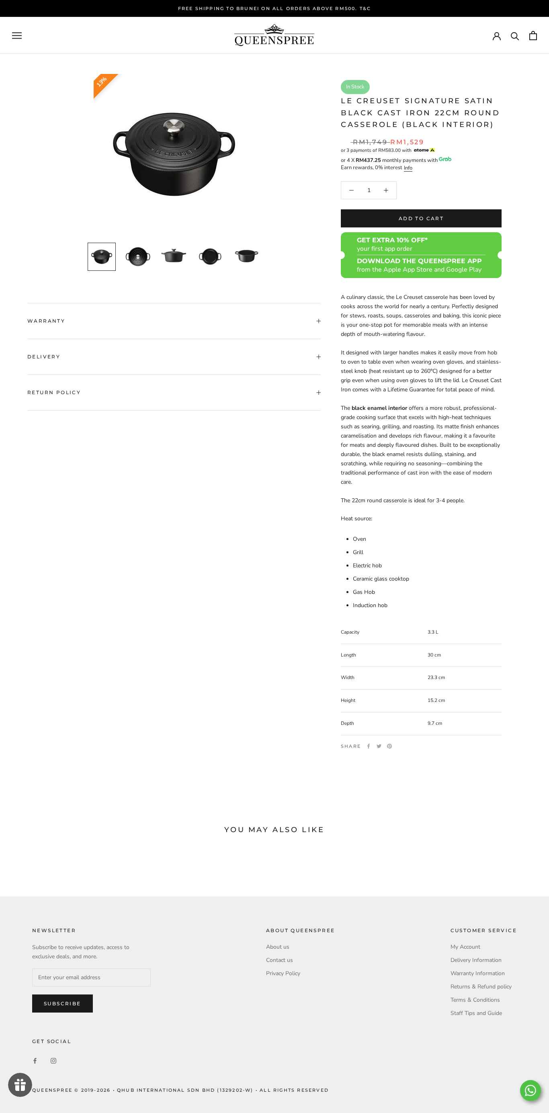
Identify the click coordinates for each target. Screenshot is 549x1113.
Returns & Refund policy (481, 986)
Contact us (279, 960)
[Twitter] (379, 746)
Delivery (43, 357)
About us (277, 947)
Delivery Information (476, 960)
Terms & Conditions (475, 1000)
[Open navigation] (17, 35)
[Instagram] (53, 1060)
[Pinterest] (389, 746)
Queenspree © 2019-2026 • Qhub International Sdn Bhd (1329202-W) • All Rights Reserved (180, 1090)
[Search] (515, 35)
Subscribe (62, 1003)
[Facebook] (368, 746)
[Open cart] (533, 35)
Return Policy (54, 392)
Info (408, 168)
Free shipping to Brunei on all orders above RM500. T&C (274, 8)
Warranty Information (478, 973)
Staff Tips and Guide (476, 1013)
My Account (465, 947)
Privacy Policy (283, 973)
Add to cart (421, 218)
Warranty (46, 321)
